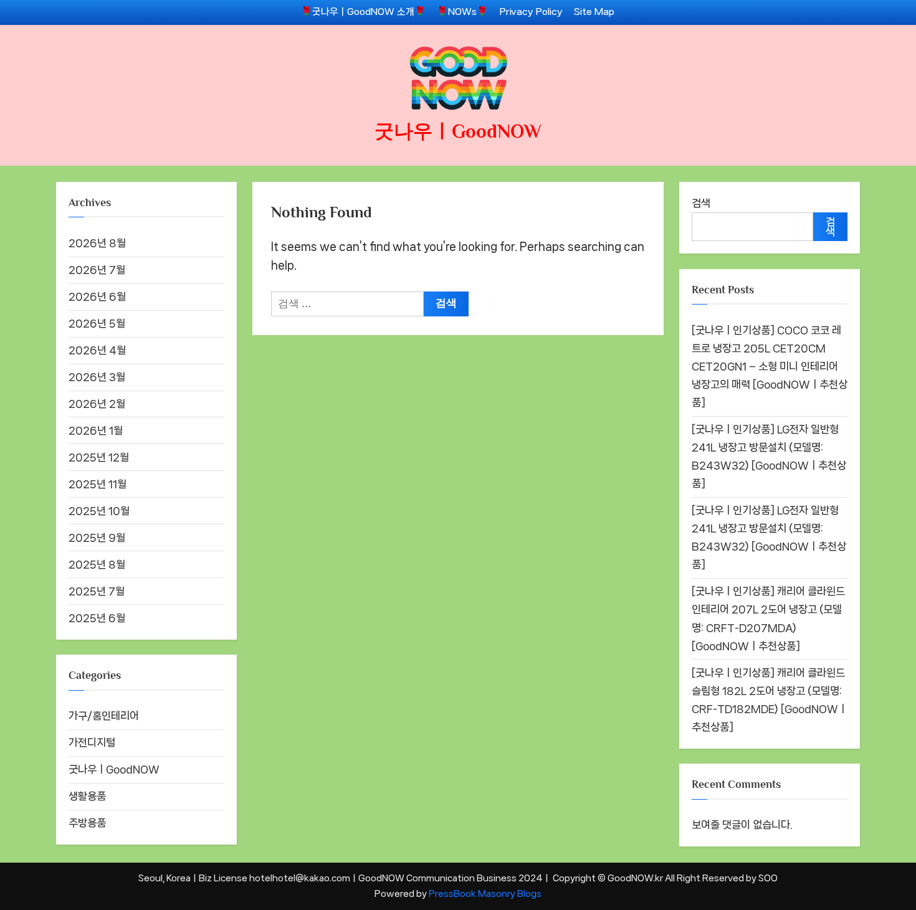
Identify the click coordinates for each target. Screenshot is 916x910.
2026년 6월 (97, 296)
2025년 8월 (97, 564)
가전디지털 (92, 742)
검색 (701, 203)
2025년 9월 (97, 537)
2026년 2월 (97, 403)
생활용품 (87, 796)
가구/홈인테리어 (104, 715)
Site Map (594, 12)
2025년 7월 (97, 591)
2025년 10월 (99, 510)
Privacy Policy (531, 12)
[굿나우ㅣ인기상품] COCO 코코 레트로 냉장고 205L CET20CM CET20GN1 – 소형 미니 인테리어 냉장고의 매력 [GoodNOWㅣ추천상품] (769, 366)
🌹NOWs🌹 (462, 12)
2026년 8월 (97, 243)
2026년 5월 (97, 323)
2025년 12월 (99, 457)
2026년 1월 (96, 430)
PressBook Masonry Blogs (485, 893)
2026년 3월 (97, 376)
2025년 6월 (97, 617)
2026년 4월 (97, 350)
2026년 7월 (97, 269)
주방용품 (87, 822)
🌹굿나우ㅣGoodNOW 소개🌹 (363, 12)
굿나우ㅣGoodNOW (458, 131)
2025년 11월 (97, 484)
